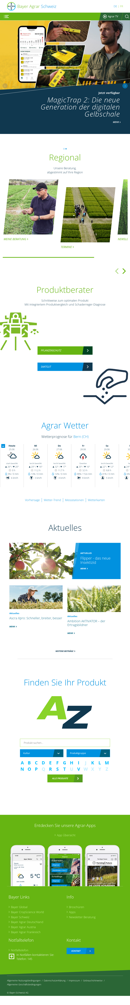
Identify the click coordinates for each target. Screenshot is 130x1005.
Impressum (74, 980)
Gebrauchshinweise (93, 980)
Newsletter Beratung (82, 917)
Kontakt (76, 950)
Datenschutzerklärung (54, 980)
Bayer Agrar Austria (23, 927)
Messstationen (74, 500)
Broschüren (76, 907)
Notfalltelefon (19, 950)
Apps (72, 912)
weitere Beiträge (64, 651)
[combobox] (41, 753)
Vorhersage (32, 500)
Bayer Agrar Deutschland (27, 922)
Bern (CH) (81, 436)
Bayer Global (19, 907)
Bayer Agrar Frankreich (26, 932)
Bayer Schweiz (20, 917)
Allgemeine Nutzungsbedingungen (24, 980)
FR (121, 6)
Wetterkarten (96, 500)
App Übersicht (66, 835)
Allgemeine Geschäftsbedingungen (24, 984)
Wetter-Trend (52, 500)
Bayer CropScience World (27, 912)
